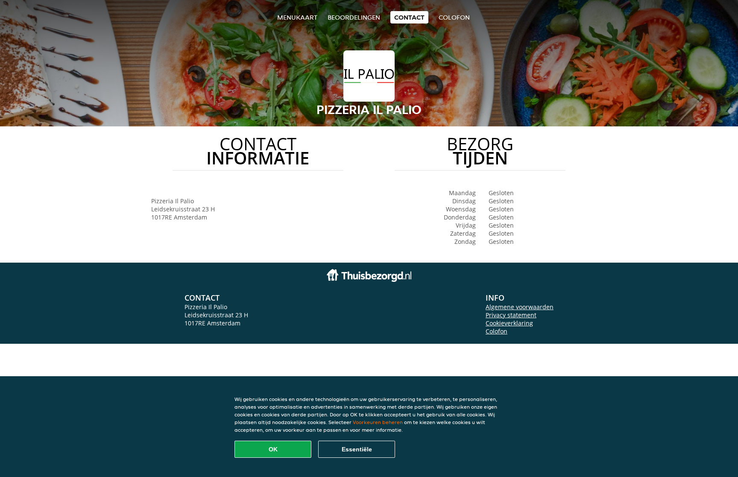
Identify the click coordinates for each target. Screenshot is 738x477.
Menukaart (297, 17)
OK (273, 449)
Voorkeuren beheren (378, 422)
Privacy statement (511, 315)
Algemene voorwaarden (520, 307)
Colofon (496, 331)
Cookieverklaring (509, 323)
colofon (454, 17)
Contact (409, 17)
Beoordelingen (354, 17)
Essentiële (357, 449)
